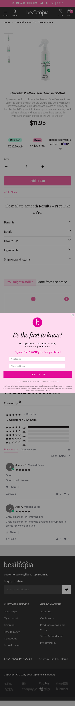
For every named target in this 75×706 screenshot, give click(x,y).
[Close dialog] (73, 315)
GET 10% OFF (38, 374)
